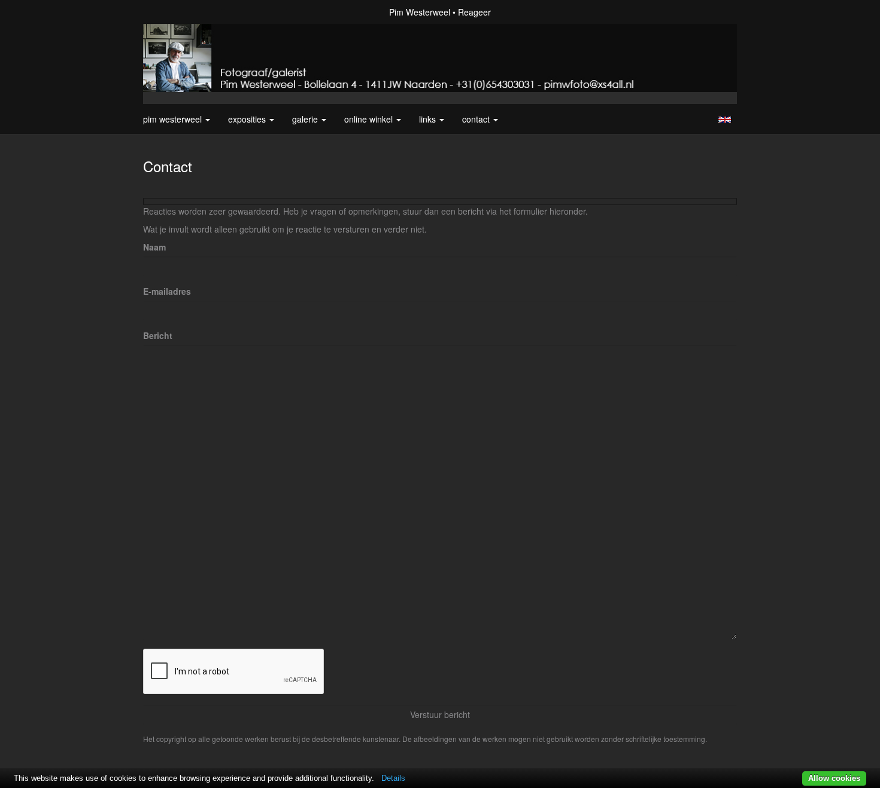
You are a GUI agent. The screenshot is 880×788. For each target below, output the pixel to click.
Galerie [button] (306, 119)
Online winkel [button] (369, 119)
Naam (154, 247)
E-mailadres (167, 291)
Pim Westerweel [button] (173, 119)
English (725, 119)
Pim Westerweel (419, 12)
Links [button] (428, 119)
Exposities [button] (248, 119)
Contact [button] (477, 119)
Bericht (157, 335)
